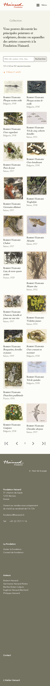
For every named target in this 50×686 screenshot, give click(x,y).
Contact (7, 655)
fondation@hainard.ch (13, 515)
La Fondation (9, 544)
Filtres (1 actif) (13, 72)
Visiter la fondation (12, 549)
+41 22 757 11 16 (15, 521)
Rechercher (40, 59)
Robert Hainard (10, 581)
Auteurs (7, 575)
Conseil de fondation (13, 552)
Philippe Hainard (11, 593)
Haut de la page (39, 471)
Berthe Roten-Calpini (13, 587)
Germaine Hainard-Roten (15, 584)
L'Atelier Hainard (11, 680)
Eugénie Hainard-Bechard (15, 590)
